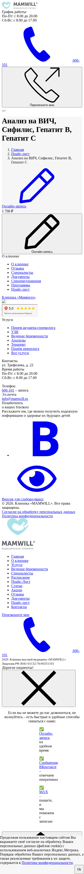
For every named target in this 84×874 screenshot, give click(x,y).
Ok (79, 869)
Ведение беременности (29, 336)
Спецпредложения (26, 281)
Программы (20, 285)
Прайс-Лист (20, 582)
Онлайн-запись (46, 735)
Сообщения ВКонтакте (48, 765)
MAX (43, 792)
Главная (17, 556)
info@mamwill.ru (15, 399)
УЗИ (14, 332)
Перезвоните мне (15, 615)
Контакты (19, 607)
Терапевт (18, 344)
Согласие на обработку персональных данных (38, 512)
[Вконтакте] (46, 455)
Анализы (18, 340)
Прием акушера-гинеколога (33, 328)
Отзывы (17, 268)
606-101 (8, 390)
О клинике (19, 264)
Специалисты (22, 273)
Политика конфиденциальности (27, 516)
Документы (20, 277)
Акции (16, 590)
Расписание (20, 577)
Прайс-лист (20, 289)
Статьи (16, 586)
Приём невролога (25, 349)
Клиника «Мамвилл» (19, 297)
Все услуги (20, 353)
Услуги (16, 565)
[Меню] (4, 110)
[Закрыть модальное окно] (39, 688)
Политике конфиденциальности (47, 863)
